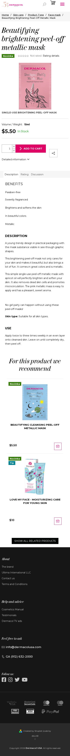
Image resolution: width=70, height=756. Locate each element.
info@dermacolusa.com (23, 647)
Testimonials (9, 615)
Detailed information (14, 159)
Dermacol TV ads (12, 621)
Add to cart (33, 148)
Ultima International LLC (16, 572)
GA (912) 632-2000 (19, 656)
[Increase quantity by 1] (13, 147)
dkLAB (35, 736)
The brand (7, 566)
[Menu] (62, 4)
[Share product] (53, 153)
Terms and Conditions (14, 584)
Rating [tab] (25, 174)
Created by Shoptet (32, 731)
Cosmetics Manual (13, 609)
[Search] (44, 4)
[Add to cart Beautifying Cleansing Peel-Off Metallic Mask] (58, 446)
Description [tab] (11, 174)
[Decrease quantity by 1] (13, 150)
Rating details (51, 55)
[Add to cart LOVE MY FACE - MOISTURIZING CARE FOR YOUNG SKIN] (58, 521)
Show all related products (35, 540)
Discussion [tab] (37, 174)
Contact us (8, 578)
